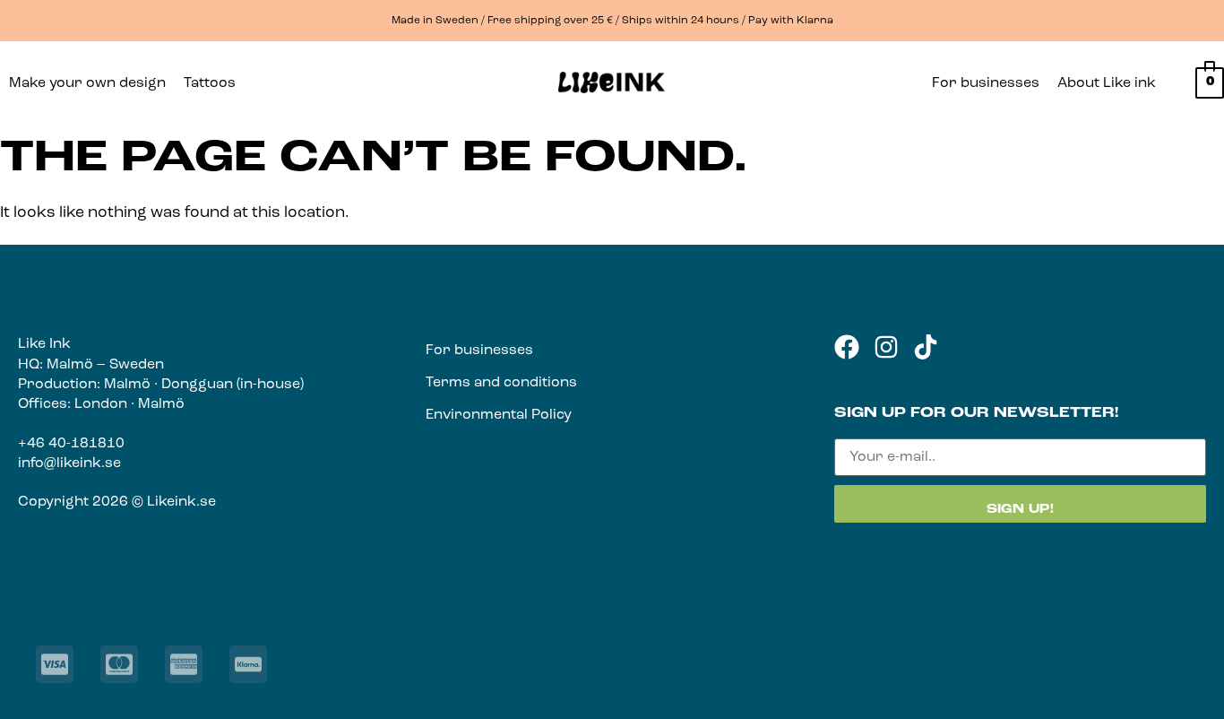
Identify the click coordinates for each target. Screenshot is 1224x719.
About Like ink (1106, 83)
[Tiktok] (925, 347)
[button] (214, 83)
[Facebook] (846, 347)
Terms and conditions (501, 383)
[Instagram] (886, 347)
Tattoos (210, 83)
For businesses (985, 83)
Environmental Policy (499, 415)
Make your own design (87, 83)
